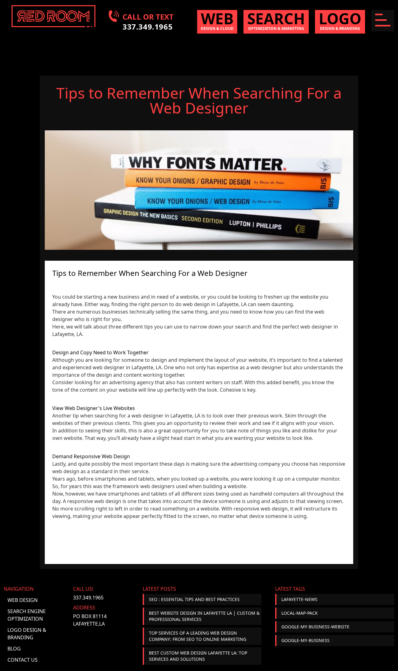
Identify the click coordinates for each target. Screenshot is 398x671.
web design (274, 508)
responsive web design (94, 501)
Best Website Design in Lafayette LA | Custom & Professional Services (204, 616)
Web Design (22, 600)
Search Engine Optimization (26, 615)
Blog (14, 648)
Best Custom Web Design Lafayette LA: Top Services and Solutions (198, 656)
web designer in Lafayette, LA (127, 367)
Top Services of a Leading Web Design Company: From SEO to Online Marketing (197, 636)
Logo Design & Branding (26, 634)
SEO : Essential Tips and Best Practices (194, 599)
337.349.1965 (88, 597)
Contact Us (22, 659)
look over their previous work (247, 415)
